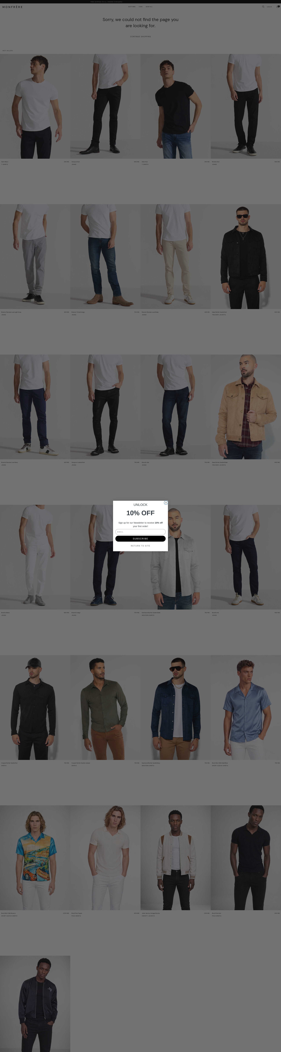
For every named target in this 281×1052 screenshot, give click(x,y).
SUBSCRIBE (140, 538)
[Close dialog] (166, 503)
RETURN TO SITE (140, 546)
